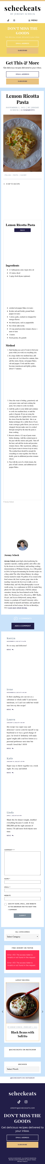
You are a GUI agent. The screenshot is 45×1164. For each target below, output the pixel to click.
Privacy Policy (22, 1135)
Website (7, 895)
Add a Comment (23, 626)
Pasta (15, 175)
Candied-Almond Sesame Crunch (22, 1008)
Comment (8, 850)
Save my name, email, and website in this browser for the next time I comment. (22, 907)
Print (22, 230)
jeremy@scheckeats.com (22, 1082)
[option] (22, 998)
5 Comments (28, 110)
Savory (23, 175)
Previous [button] (2, 998)
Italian (7, 175)
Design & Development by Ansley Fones (22, 1134)
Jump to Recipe (13, 184)
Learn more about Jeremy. (17, 608)
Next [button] (42, 998)
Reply (9, 650)
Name (7, 879)
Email (7, 887)
